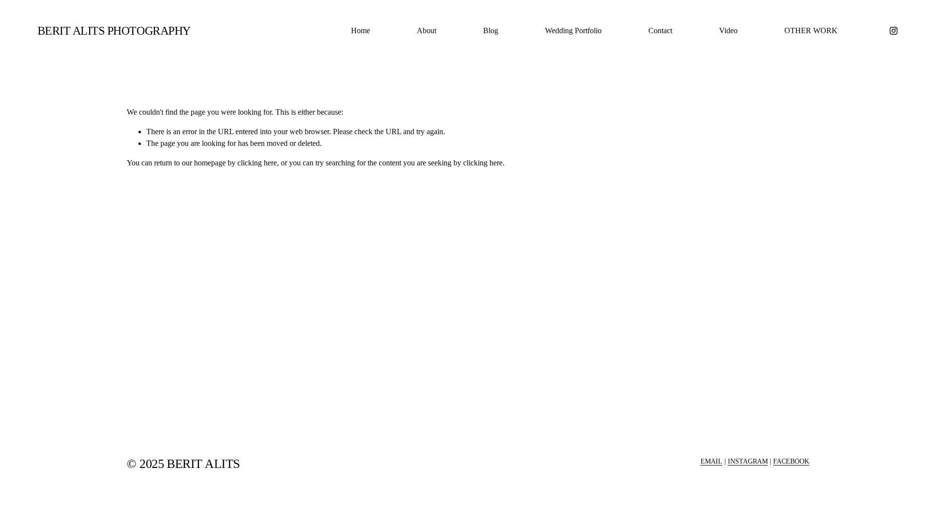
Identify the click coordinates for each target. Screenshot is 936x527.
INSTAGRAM (748, 461)
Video (728, 30)
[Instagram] (893, 31)
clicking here (257, 163)
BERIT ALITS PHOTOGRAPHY (114, 30)
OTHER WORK (811, 30)
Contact (660, 30)
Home (360, 30)
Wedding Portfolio (573, 30)
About (426, 30)
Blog (490, 30)
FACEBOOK (791, 461)
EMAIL (711, 461)
